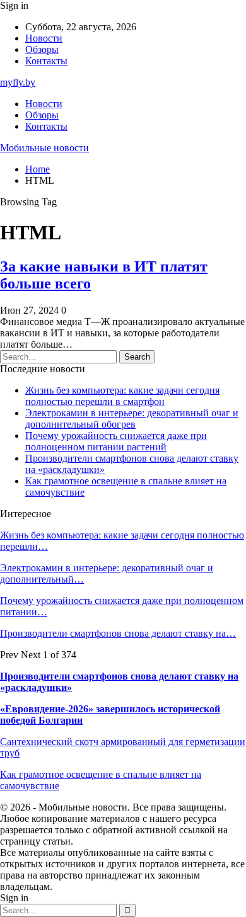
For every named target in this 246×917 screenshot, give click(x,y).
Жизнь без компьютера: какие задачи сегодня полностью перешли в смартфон (122, 396)
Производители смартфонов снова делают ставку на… (118, 633)
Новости (43, 38)
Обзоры (42, 49)
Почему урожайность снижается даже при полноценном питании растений (116, 441)
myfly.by (17, 82)
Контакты (46, 60)
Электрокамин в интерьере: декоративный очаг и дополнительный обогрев (131, 418)
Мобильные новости (44, 147)
